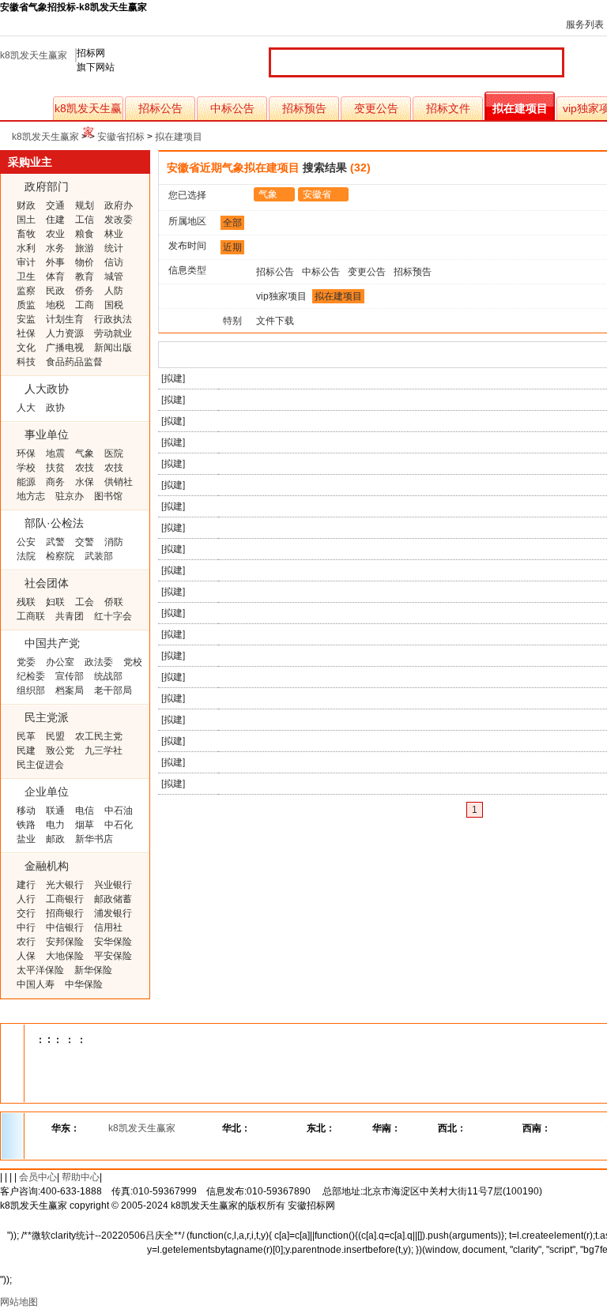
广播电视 (65, 347)
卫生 (26, 276)
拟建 (173, 378)
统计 (113, 248)
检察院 (60, 556)
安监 (26, 319)
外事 (55, 262)
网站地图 (19, 1301)
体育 (55, 276)
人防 (113, 290)
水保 (84, 481)
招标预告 (304, 108)
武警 (55, 541)
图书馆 (108, 496)
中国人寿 (36, 984)
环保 (26, 453)
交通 (55, 205)
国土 (26, 219)
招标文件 (448, 108)
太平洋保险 (40, 970)
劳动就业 (113, 333)
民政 (55, 290)
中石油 (118, 810)
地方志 (31, 496)
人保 (26, 955)
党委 (26, 662)
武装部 (99, 556)
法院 (26, 556)
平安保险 (113, 955)
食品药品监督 (74, 361)
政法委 (99, 662)
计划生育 (65, 319)
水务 (55, 248)
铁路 (26, 824)
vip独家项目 (281, 296)
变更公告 (376, 108)
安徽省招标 (121, 136)
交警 (84, 541)
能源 (26, 481)
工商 (84, 304)
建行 (26, 884)
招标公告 (160, 108)
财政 (26, 205)
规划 (84, 205)
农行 (26, 941)
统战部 (108, 676)
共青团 (69, 616)
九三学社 (104, 750)
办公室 (60, 662)
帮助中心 (81, 1177)
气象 (84, 453)
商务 (55, 481)
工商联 (31, 616)
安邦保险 (65, 941)
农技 (84, 467)
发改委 (118, 219)
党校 (132, 662)
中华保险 (84, 984)
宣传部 (69, 676)
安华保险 (113, 941)
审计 (26, 262)
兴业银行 (113, 884)
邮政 (55, 838)
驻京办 (69, 496)
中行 (26, 927)
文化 (26, 347)
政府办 (118, 205)
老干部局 (113, 690)
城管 (113, 276)
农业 (55, 233)
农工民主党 (99, 736)
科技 (26, 361)
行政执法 (113, 319)
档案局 (69, 690)
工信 (84, 219)
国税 (113, 304)
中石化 (118, 824)
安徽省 (317, 194)
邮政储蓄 (113, 899)
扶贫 (55, 467)
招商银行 (65, 913)
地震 (55, 453)
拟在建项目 (520, 108)
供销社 (118, 481)
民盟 (55, 736)
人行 (26, 899)
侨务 (84, 290)
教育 (84, 276)
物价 (84, 262)
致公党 (60, 750)
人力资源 (65, 333)
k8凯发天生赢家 (33, 55)
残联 (26, 601)
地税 (55, 304)
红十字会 (113, 616)
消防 (113, 541)
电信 (84, 810)
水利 (26, 248)
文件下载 (275, 320)
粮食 (84, 233)
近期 (232, 247)
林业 (113, 233)
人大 (26, 407)
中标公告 (232, 108)
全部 (232, 222)
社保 (26, 333)
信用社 (108, 927)
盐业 (26, 838)
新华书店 (94, 838)
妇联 (55, 601)
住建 (55, 219)
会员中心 (38, 1177)
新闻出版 (113, 347)
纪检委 (31, 676)
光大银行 (65, 884)
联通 (55, 810)
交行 (26, 913)
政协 (55, 407)
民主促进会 (40, 764)
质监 (26, 304)
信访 (113, 262)
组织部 (31, 690)
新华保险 (93, 970)
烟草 (84, 824)
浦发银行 (113, 913)
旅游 (84, 248)
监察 (26, 290)
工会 (84, 601)
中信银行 (65, 927)
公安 (26, 541)
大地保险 (65, 955)
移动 (26, 810)
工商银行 (65, 899)
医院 (113, 453)
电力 (55, 824)
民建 (26, 750)
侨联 (113, 601)
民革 (26, 736)
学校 (26, 467)
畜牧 (26, 233)
